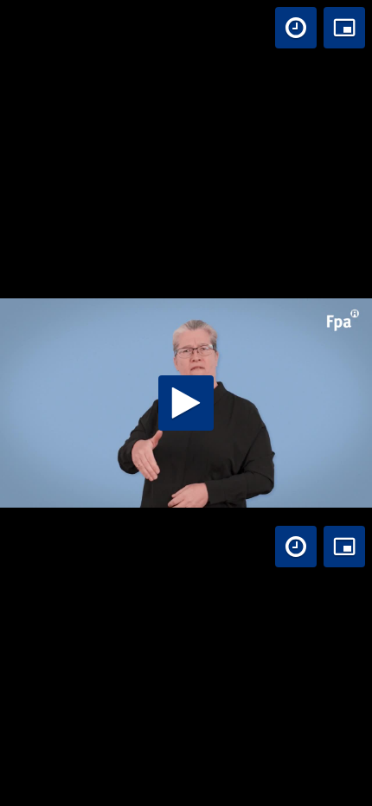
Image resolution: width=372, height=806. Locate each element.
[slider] (186, 785)
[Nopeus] (296, 27)
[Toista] (186, 403)
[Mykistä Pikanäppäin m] (87, 785)
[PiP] (344, 27)
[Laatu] (286, 785)
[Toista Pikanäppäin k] (29, 785)
